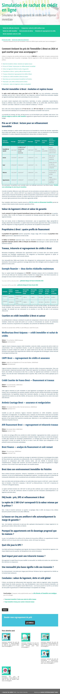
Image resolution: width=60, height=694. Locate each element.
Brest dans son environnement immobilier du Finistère (17, 79)
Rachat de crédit (6, 39)
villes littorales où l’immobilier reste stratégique (45, 593)
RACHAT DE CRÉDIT (8, 692)
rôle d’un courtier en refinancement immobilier (40, 202)
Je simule (30, 622)
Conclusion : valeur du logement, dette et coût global (17, 84)
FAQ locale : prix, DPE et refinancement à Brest (15, 81)
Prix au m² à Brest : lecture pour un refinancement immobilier (19, 66)
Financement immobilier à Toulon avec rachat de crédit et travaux (20, 599)
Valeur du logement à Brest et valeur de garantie (16, 69)
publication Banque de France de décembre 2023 (31, 281)
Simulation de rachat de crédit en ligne (29, 7)
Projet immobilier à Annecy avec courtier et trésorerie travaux (19, 602)
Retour (5, 610)
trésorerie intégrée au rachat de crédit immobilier (14, 116)
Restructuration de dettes (26, 31)
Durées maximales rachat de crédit (12, 34)
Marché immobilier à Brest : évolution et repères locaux (17, 64)
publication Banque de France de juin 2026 (27, 285)
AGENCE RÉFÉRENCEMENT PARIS (49, 692)
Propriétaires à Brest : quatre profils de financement (16, 71)
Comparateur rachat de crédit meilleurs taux (33, 28)
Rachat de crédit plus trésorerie (11, 28)
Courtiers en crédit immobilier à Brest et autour (15, 76)
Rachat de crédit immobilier (10, 31)
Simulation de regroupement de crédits (45, 31)
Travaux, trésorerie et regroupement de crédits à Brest (17, 74)
